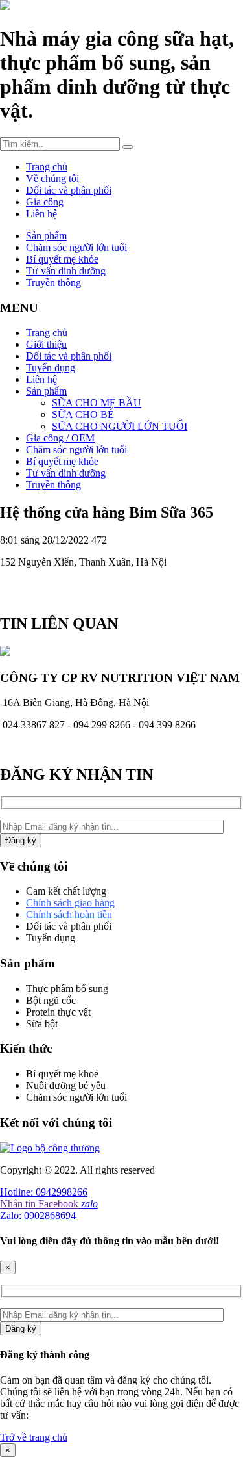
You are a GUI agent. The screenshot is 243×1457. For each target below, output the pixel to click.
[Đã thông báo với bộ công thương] (50, 1147)
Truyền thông (53, 282)
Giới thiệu (46, 344)
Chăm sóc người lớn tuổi (76, 247)
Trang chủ (46, 166)
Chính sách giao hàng (70, 902)
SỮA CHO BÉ (83, 414)
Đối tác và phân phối (68, 190)
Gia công (45, 201)
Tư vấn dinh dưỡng (66, 270)
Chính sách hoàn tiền (69, 914)
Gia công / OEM (60, 437)
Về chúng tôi (52, 178)
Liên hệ (41, 213)
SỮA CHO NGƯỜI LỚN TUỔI (119, 426)
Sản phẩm (46, 235)
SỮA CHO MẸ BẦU (96, 402)
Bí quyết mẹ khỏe (62, 259)
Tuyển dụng (50, 367)
